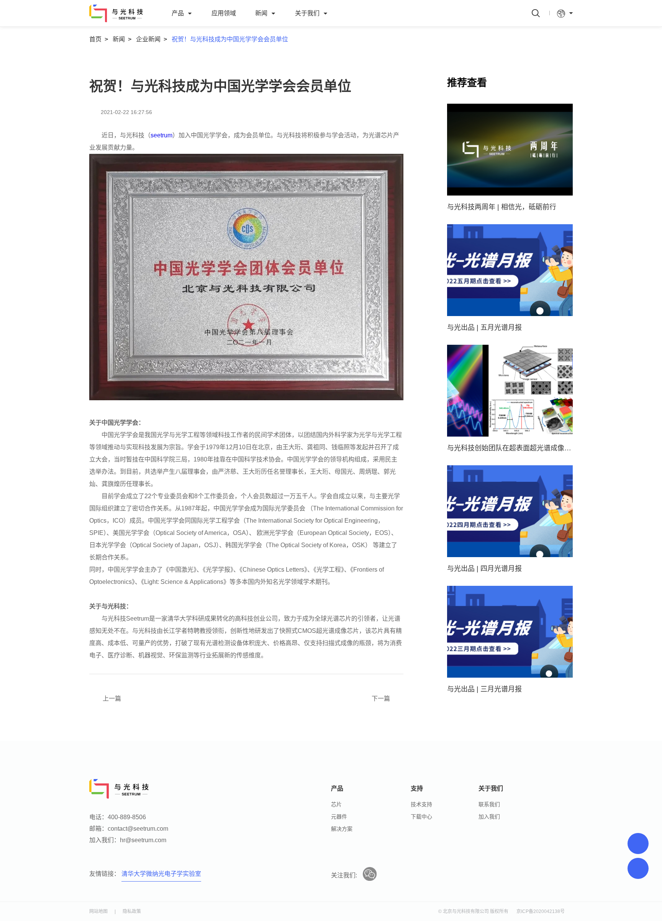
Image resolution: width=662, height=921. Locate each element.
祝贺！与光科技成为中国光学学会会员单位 (230, 39)
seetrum (161, 135)
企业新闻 (148, 39)
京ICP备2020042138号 (540, 911)
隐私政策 (132, 911)
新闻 (261, 13)
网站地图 (98, 911)
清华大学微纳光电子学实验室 (161, 873)
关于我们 (307, 13)
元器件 (339, 816)
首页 (95, 39)
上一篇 (112, 698)
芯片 (336, 804)
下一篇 (381, 698)
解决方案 (341, 829)
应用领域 (223, 13)
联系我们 (489, 804)
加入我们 (489, 816)
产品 (178, 13)
